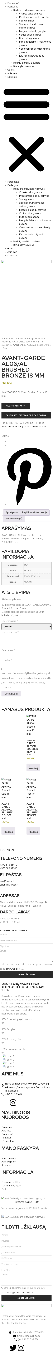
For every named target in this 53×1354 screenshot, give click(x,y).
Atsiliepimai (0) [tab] (14, 518)
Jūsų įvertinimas (9, 621)
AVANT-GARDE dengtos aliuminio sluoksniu (23, 426)
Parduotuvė (13, 3)
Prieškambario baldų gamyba (34, 17)
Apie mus (12, 73)
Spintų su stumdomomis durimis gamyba (31, 26)
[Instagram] (13, 1102)
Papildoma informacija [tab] (34, 512)
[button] (26, 129)
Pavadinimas (8, 650)
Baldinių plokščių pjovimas (26, 63)
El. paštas (6, 660)
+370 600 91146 (8, 868)
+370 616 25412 (8, 865)
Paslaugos (12, 6)
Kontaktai (12, 77)
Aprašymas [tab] (12, 512)
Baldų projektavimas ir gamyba (29, 10)
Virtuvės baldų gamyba (30, 13)
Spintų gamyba (26, 21)
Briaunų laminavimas (23, 66)
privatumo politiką (14, 968)
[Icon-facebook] (5, 1102)
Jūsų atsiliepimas (10, 632)
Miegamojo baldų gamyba (32, 31)
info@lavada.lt (7, 881)
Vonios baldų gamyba (30, 35)
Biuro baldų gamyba (29, 38)
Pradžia (5, 338)
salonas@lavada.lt (9, 885)
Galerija (11, 70)
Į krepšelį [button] (33, 767)
